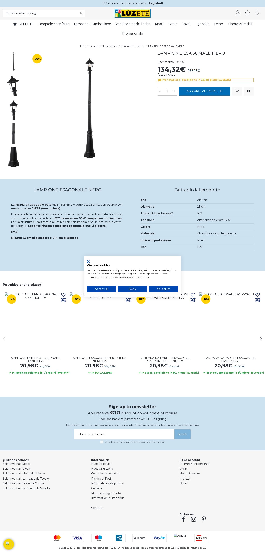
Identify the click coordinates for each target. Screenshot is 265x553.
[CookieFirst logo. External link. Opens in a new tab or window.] (88, 261)
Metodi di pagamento (106, 493)
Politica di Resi (101, 478)
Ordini (184, 468)
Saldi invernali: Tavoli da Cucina (23, 483)
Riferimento (166, 62)
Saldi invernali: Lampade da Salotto (26, 488)
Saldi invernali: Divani (17, 468)
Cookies (96, 488)
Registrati (156, 3)
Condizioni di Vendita (105, 473)
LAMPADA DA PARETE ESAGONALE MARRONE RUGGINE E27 (165, 359)
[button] (8, 544)
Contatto (97, 508)
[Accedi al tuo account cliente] (237, 13)
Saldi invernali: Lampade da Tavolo (26, 478)
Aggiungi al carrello (205, 91)
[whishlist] (257, 13)
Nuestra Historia (102, 468)
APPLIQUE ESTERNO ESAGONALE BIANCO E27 (35, 359)
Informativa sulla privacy (107, 483)
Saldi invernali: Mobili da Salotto (24, 473)
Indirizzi (185, 478)
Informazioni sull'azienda (107, 498)
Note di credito (190, 473)
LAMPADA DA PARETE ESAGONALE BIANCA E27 (229, 359)
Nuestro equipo (101, 464)
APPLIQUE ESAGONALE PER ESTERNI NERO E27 (100, 359)
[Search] (81, 13)
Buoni (184, 483)
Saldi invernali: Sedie (16, 464)
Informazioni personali (195, 464)
